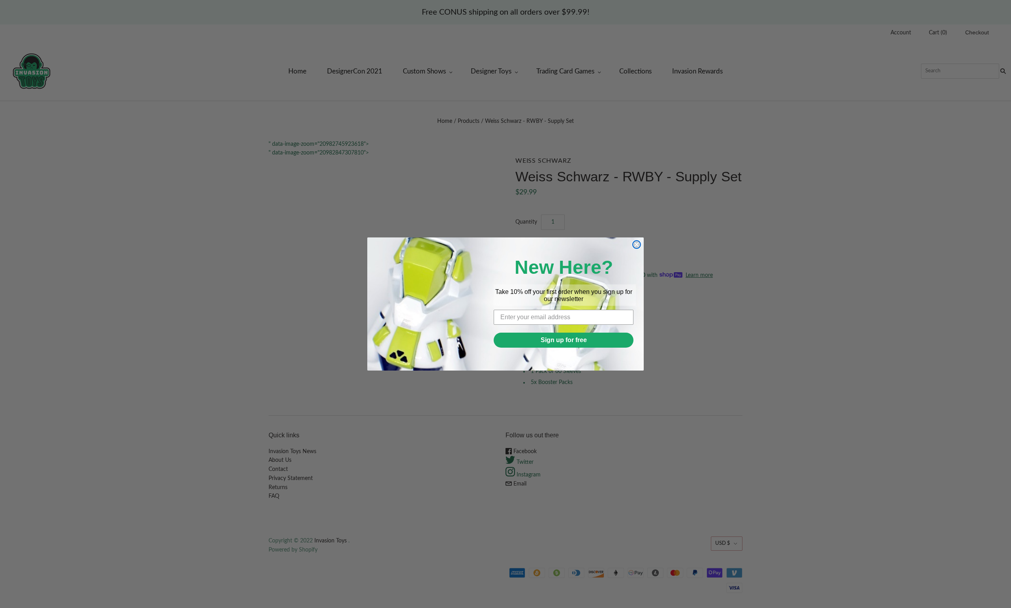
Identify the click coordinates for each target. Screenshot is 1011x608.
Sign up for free (564, 340)
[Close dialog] (637, 244)
